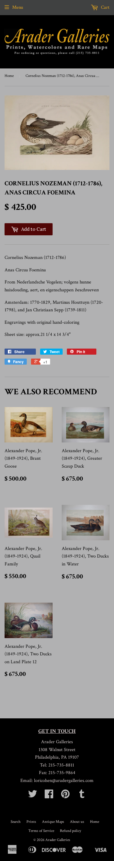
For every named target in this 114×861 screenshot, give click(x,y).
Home (9, 75)
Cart (104, 7)
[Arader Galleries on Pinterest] (65, 796)
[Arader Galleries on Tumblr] (81, 796)
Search (16, 821)
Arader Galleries (57, 840)
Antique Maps (53, 821)
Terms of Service (41, 830)
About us (77, 821)
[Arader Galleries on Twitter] (32, 796)
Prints (31, 821)
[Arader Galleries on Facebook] (49, 796)
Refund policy (70, 830)
